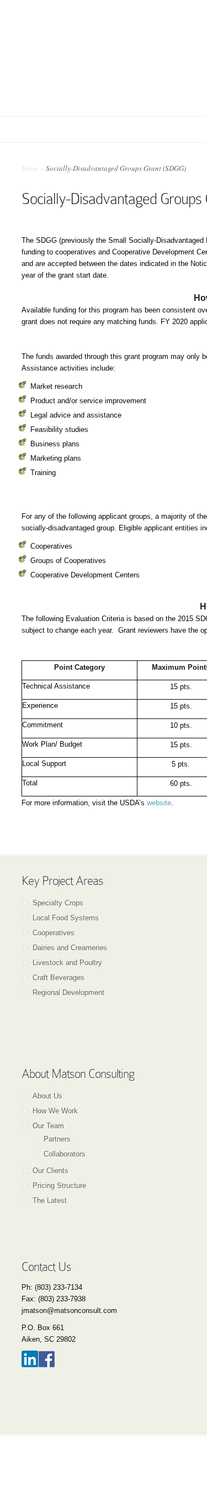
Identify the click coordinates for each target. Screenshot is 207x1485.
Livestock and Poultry (67, 962)
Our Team (48, 1126)
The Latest (50, 1200)
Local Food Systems (66, 918)
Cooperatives (54, 933)
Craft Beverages (58, 977)
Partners (57, 1139)
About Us (47, 1096)
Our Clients (50, 1170)
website (159, 803)
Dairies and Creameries (70, 948)
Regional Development (68, 992)
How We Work (55, 1111)
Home (30, 168)
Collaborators (65, 1154)
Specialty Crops (58, 903)
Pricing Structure (59, 1185)
